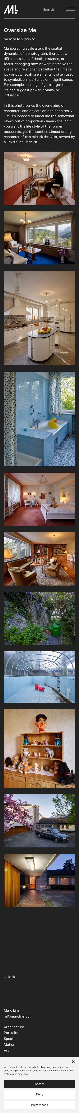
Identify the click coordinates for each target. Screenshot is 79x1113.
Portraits (11, 1033)
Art (6, 1050)
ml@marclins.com (18, 1016)
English (48, 9)
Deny (39, 1094)
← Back (9, 977)
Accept (39, 1084)
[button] (73, 1062)
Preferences (39, 1105)
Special (9, 1039)
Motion (9, 1045)
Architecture (14, 1027)
